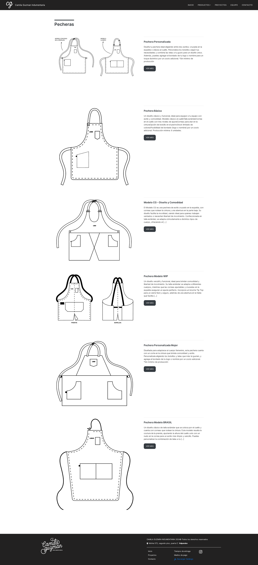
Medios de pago (180, 555)
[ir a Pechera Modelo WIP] (97, 301)
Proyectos (221, 5)
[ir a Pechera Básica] (97, 147)
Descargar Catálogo (184, 559)
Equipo (234, 5)
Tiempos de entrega (182, 551)
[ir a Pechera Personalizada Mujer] (97, 374)
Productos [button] (204, 5)
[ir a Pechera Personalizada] (97, 67)
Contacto (247, 5)
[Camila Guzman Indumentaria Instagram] (201, 551)
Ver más (150, 68)
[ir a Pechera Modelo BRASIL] (97, 464)
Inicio (191, 5)
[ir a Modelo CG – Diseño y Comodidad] (97, 230)
